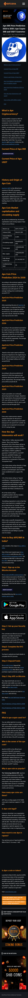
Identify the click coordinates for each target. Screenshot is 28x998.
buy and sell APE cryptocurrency (13, 575)
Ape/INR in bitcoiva (8, 153)
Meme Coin (16, 36)
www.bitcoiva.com (10, 892)
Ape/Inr (4, 142)
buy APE (4, 560)
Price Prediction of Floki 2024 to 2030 (13, 708)
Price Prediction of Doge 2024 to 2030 (13, 704)
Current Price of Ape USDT (11, 73)
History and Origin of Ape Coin (13, 77)
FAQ (5, 104)
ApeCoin (21, 305)
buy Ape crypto (12, 687)
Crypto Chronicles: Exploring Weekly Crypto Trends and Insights (14, 902)
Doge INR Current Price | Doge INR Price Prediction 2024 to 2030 (12, 898)
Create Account (7, 589)
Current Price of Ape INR (11, 69)
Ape (13, 34)
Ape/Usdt (12, 142)
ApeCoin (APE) (6, 188)
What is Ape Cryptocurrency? (12, 65)
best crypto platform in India (10, 144)
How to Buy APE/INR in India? (12, 100)
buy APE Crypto (8, 665)
